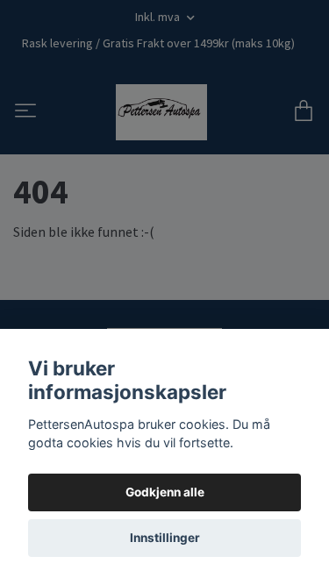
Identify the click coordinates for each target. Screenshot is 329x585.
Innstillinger (165, 538)
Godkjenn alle (164, 492)
